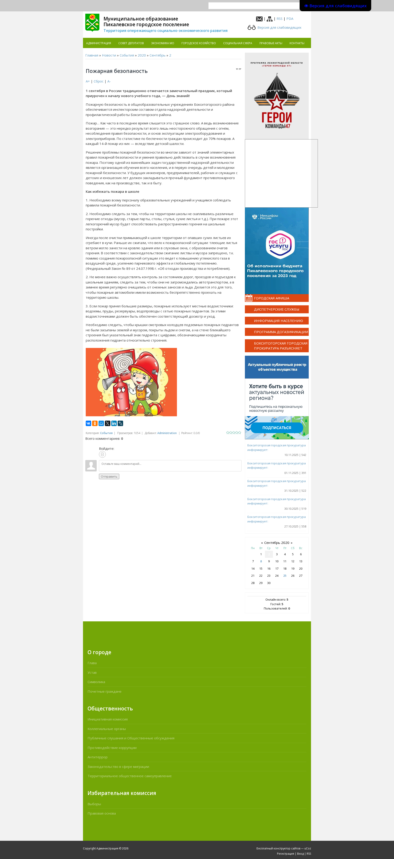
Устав (92, 672)
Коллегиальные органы (107, 728)
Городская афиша (271, 298)
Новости (109, 55)
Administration (167, 433)
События (127, 55)
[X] (107, 423)
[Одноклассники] (95, 423)
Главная (91, 55)
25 (284, 576)
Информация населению (278, 320)
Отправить (109, 476)
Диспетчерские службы (276, 309)
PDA (289, 18)
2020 (142, 55)
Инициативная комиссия (108, 719)
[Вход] (102, 454)
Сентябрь (158, 55)
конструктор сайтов (287, 848)
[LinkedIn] (114, 423)
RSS (280, 18)
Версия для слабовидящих (279, 27)
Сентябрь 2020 (276, 542)
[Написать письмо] (259, 18)
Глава (92, 663)
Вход (300, 854)
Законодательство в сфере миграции (118, 766)
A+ (88, 81)
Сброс (99, 81)
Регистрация (285, 854)
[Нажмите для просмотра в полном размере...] (131, 381)
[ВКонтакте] (88, 423)
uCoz (307, 848)
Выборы (94, 804)
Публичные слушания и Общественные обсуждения (131, 738)
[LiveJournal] (120, 423)
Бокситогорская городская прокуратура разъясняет (281, 346)
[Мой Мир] (101, 423)
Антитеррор (98, 757)
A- (109, 81)
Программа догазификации (281, 331)
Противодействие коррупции (112, 747)
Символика (96, 681)
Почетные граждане (105, 691)
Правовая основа (102, 813)
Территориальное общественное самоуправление (130, 776)
